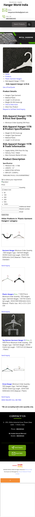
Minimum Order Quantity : (13, 296)
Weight (7, 133)
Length (7, 140)
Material (8, 138)
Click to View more (11, 104)
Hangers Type (9, 135)
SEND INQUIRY (6, 400)
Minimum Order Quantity (13, 123)
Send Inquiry (21, 109)
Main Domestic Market (13, 155)
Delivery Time (9, 153)
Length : (18, 301)
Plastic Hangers (8, 294)
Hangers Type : (15, 253)
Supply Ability (9, 150)
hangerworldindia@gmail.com (18, 12)
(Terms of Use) (28, 469)
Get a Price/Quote (9, 87)
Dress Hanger (7, 384)
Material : (21, 257)
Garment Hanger (8, 250)
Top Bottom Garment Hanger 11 (14, 340)
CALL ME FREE (16, 400)
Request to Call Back (9, 109)
